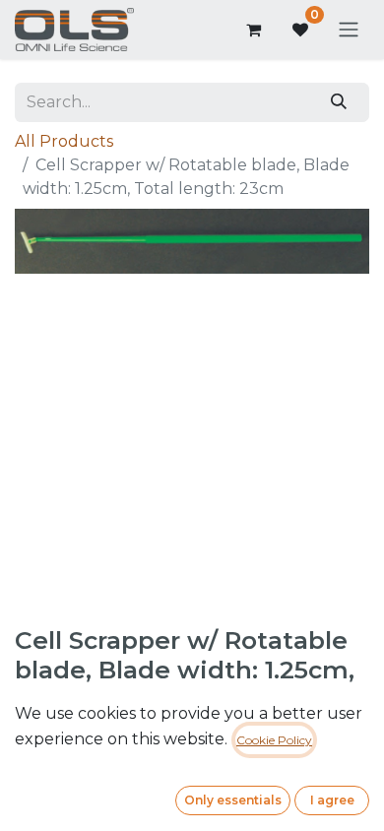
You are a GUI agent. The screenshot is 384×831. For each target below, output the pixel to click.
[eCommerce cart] (253, 29)
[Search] (339, 102)
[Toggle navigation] (348, 30)
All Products (64, 141)
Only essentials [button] (233, 800)
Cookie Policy (274, 740)
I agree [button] (332, 800)
